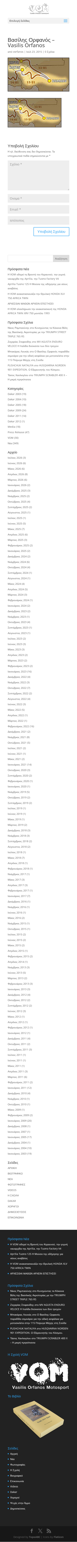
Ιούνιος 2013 (15, 972)
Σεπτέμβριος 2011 (18, 1049)
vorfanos (18, 51)
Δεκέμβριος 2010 (17, 1093)
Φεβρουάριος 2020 (18, 781)
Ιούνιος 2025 (15, 523)
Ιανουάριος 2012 (17, 1033)
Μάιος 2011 (14, 1066)
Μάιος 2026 (14, 468)
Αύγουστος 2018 (17, 846)
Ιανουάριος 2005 (17, 1137)
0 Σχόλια (49, 51)
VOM (10, 437)
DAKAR (12, 1201)
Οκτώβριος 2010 (17, 1104)
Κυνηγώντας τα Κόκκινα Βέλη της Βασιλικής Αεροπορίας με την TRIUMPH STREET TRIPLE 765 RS (38, 332)
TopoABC (34, 1537)
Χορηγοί (14, 1497)
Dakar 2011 (14, 416)
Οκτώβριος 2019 (17, 797)
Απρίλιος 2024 (16, 589)
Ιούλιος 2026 (15, 457)
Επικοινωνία (17, 1481)
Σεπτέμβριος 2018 (18, 841)
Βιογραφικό (16, 1475)
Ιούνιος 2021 (15, 753)
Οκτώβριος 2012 (17, 1000)
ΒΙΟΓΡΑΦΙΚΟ (15, 1173)
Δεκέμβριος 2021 (17, 731)
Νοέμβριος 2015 (17, 923)
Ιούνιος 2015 (15, 940)
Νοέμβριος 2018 (17, 835)
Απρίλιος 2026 (16, 474)
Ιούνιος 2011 (15, 1060)
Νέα (10, 443)
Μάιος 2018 (14, 857)
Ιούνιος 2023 (15, 644)
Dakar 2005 (14, 404)
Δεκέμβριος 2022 (17, 676)
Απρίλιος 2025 (16, 534)
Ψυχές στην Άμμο (20, 1503)
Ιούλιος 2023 (15, 638)
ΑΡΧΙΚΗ (12, 1168)
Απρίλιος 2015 (16, 950)
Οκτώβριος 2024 (17, 567)
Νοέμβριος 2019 (17, 792)
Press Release (16, 432)
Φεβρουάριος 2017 (18, 890)
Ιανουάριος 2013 (17, 989)
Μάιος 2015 (14, 945)
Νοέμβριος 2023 (17, 616)
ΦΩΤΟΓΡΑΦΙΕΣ (16, 1184)
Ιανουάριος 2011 (17, 1087)
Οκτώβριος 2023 (17, 622)
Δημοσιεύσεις (17, 1508)
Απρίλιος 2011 (16, 1071)
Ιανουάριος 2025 (17, 551)
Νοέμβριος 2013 (17, 967)
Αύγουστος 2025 (17, 512)
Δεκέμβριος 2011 (17, 1038)
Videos (14, 1486)
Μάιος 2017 (14, 879)
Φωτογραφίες (17, 1464)
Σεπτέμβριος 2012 (18, 1005)
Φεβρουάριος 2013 (18, 983)
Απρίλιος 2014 (16, 961)
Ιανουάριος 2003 (17, 1153)
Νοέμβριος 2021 (17, 737)
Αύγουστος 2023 (17, 633)
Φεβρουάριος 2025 (18, 545)
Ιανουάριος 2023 (17, 671)
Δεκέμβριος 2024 (17, 556)
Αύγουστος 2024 (17, 578)
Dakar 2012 (14, 421)
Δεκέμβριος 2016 (17, 901)
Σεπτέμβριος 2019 (18, 803)
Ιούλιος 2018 (15, 852)
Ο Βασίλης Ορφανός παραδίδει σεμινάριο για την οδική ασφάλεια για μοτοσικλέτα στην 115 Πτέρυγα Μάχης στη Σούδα (38, 356)
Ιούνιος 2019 (15, 813)
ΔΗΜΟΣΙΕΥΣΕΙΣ (17, 1212)
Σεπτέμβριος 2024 (18, 572)
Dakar (13, 1492)
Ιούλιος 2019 (15, 808)
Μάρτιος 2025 (15, 540)
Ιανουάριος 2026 (17, 485)
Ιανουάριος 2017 (17, 896)
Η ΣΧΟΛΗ (13, 1195)
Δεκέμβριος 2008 (17, 1126)
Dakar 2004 (14, 399)
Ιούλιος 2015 (15, 934)
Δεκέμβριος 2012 (17, 994)
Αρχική (14, 1453)
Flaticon (59, 1537)
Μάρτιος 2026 (15, 479)
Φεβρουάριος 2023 (18, 666)
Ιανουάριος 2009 (17, 1120)
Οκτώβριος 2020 (17, 770)
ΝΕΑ (10, 1179)
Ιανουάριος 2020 (17, 786)
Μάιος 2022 (14, 709)
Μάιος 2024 (14, 583)
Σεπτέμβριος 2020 (18, 775)
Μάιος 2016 (14, 918)
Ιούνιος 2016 (15, 912)
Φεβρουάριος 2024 (18, 600)
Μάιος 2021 (14, 759)
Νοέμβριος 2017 (17, 874)
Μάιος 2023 (14, 649)
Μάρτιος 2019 (15, 825)
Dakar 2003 (14, 394)
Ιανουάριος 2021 (17, 764)
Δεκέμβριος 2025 (17, 490)
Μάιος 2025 (14, 529)
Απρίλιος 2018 (16, 863)
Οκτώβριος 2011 (17, 1044)
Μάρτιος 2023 (15, 660)
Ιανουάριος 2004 (17, 1148)
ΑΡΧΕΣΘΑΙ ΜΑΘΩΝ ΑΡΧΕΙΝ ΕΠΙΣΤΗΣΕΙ (31, 303)
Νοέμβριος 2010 (17, 1098)
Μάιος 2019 (14, 819)
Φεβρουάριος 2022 (18, 726)
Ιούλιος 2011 (15, 1055)
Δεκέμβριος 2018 (17, 830)
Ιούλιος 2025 (15, 518)
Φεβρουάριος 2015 (18, 956)
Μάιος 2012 (14, 1016)
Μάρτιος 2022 (15, 720)
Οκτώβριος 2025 (17, 501)
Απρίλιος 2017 (16, 885)
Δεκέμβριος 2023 (17, 611)
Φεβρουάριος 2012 (18, 1027)
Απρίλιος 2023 (16, 655)
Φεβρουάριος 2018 (18, 868)
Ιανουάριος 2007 (17, 1131)
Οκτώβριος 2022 (17, 688)
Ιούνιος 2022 (15, 704)
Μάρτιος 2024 (15, 594)
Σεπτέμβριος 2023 (18, 627)
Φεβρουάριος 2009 (18, 1115)
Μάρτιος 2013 (15, 978)
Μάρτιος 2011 (15, 1077)
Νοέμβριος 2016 (17, 907)
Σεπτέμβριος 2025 (18, 507)
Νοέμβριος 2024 (17, 562)
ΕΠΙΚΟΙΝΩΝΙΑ (16, 1217)
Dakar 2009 (14, 410)
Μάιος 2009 (14, 1109)
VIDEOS (12, 1190)
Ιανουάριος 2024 (17, 605)
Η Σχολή (15, 1470)
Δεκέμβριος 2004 (17, 1142)
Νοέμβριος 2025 (17, 496)
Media (11, 426)
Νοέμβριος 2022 (17, 682)
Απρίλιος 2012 (16, 1022)
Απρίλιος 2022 (16, 715)
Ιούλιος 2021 (15, 748)
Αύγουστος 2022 (17, 699)
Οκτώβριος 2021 (17, 742)
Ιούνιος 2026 (15, 463)
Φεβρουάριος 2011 (18, 1082)
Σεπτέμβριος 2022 (18, 693)
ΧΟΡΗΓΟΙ (13, 1206)
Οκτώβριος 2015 (17, 929)
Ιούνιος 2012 (15, 1011)
